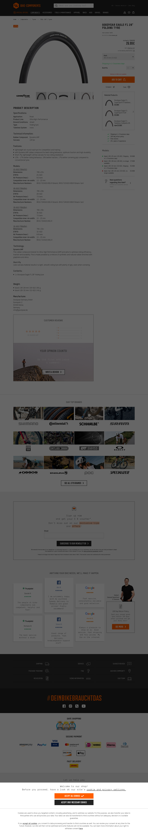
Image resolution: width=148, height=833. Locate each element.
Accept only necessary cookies (74, 802)
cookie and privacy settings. (106, 789)
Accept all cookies (72, 795)
